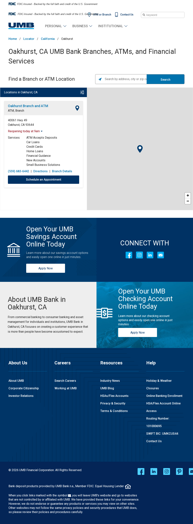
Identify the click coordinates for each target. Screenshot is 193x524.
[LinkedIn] (150, 255)
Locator (28, 38)
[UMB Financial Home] (21, 26)
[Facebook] (129, 255)
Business (80, 26)
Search (165, 79)
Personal (53, 26)
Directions (40, 171)
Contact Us (126, 14)
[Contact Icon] (160, 255)
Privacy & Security (112, 403)
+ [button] (188, 195)
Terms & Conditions (114, 411)
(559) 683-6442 (18, 171)
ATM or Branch (102, 14)
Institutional (110, 26)
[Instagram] (139, 255)
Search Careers (65, 381)
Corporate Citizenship (23, 388)
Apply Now (45, 268)
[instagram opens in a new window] (166, 471)
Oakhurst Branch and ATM (28, 106)
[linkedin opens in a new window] (153, 471)
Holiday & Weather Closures (159, 384)
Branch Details (62, 171)
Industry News (110, 381)
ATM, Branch (16, 110)
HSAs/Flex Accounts (114, 396)
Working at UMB (65, 388)
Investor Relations (21, 396)
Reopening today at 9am (24, 131)
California (48, 38)
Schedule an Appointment (43, 179)
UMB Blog (107, 388)
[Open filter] (82, 92)
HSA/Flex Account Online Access (163, 407)
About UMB (16, 381)
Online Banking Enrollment (164, 396)
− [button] (188, 201)
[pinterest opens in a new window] (179, 471)
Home (12, 38)
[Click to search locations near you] (100, 79)
